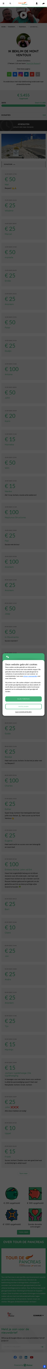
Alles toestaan (23, 699)
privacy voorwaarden (30, 676)
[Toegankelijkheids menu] (44, 1366)
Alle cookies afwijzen (23, 712)
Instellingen (23, 706)
